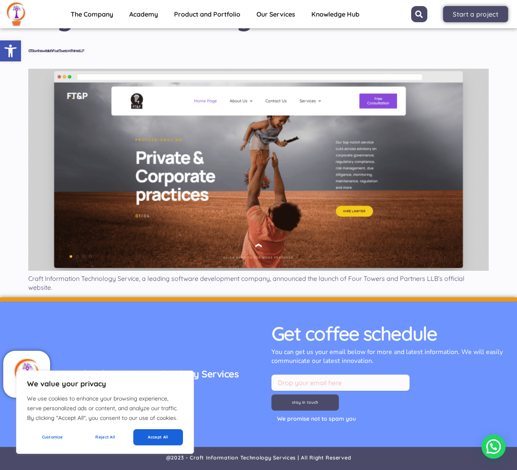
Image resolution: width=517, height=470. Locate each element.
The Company (92, 14)
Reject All (105, 437)
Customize (52, 437)
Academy (143, 14)
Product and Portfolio (207, 14)
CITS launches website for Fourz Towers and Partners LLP (55, 50)
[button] (10, 50)
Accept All (158, 437)
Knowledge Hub (335, 14)
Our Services (275, 14)
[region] (105, 412)
